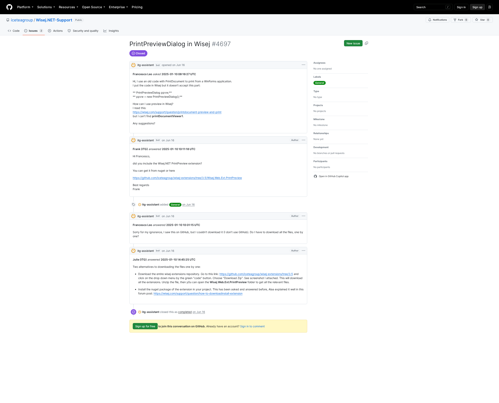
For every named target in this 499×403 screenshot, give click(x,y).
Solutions (44, 7)
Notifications (440, 19)
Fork (462, 19)
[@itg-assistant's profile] (133, 64)
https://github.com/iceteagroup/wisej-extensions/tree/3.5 (256, 274)
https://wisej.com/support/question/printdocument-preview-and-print (177, 112)
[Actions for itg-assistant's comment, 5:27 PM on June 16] (303, 140)
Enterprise (117, 7)
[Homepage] (9, 7)
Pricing (137, 7)
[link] (148, 204)
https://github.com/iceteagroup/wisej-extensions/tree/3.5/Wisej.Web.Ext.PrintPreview (187, 177)
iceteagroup (22, 20)
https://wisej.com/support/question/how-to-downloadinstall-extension (198, 293)
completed (185, 311)
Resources (67, 7)
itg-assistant (145, 65)
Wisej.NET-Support (54, 20)
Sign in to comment (252, 326)
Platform (23, 7)
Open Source (92, 7)
